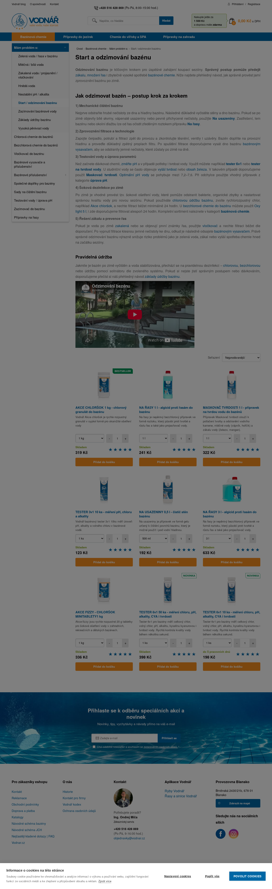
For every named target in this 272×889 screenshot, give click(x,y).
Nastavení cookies (177, 876)
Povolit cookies (247, 876)
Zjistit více (104, 881)
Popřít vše (212, 876)
